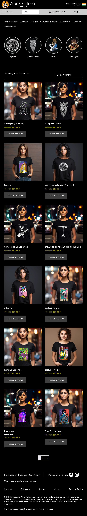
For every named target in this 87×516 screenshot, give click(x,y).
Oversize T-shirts (48, 22)
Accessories (10, 26)
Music (53, 57)
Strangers (74, 57)
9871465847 (34, 475)
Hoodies (77, 22)
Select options (15, 134)
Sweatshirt (65, 22)
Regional (12, 57)
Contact (8, 489)
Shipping (25, 489)
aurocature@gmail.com (25, 481)
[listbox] (43, 47)
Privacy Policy (76, 489)
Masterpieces (33, 57)
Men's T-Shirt (10, 22)
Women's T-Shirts (29, 22)
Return (41, 489)
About (57, 489)
